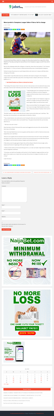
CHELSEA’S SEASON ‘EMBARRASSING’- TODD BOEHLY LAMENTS (18, 398)
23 (35, 380)
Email (3, 210)
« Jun (4, 384)
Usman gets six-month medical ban (41, 172)
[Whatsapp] (14, 29)
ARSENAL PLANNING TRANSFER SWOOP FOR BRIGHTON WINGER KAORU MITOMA (22, 392)
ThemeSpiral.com (40, 413)
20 (13, 380)
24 (41, 380)
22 (27, 380)
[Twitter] (10, 29)
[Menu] (3, 1)
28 (20, 382)
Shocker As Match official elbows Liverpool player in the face (16, 400)
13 (13, 378)
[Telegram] (19, 29)
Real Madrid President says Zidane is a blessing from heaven (18, 172)
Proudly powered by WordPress (17, 413)
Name (3, 205)
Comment (4, 186)
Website (4, 216)
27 (13, 382)
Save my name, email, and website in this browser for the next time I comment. (14, 225)
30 (35, 382)
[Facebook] (6, 29)
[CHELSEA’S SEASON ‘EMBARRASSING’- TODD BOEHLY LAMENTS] (27, 14)
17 (41, 378)
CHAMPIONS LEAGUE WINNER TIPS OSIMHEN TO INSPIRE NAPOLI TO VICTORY (22, 395)
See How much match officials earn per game (13, 403)
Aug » (7, 384)
